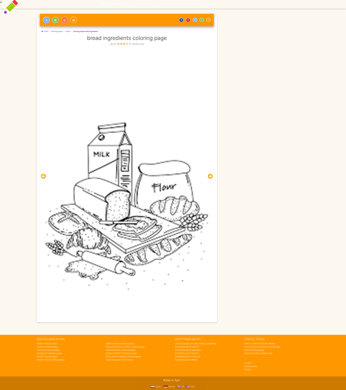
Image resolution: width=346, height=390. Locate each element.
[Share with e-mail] (208, 20)
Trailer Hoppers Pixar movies (119, 359)
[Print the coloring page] (64, 20)
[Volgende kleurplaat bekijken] (209, 176)
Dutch (158, 386)
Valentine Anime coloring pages (121, 350)
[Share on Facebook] (181, 20)
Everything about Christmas (188, 356)
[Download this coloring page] (73, 20)
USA (192, 386)
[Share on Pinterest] (188, 20)
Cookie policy (250, 366)
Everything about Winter (186, 359)
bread (68, 31)
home (45, 31)
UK (182, 386)
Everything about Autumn (186, 353)
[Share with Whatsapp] (201, 20)
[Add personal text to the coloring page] (46, 20)
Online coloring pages (254, 350)
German (171, 386)
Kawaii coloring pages (47, 343)
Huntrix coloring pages (47, 356)
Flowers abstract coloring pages (121, 353)
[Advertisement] (127, 65)
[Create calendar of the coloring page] (55, 20)
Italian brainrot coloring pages (120, 343)
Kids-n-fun (113, 4)
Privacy (247, 369)
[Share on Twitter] (195, 20)
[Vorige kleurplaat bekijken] (44, 176)
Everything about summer (187, 346)
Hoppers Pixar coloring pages (51, 359)
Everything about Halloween (188, 350)
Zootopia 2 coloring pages (49, 353)
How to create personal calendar (259, 343)
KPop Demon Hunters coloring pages (123, 356)
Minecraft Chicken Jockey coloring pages (125, 346)
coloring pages (57, 31)
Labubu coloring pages (47, 346)
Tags (209, 4)
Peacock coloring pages (48, 350)
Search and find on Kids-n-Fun (258, 353)
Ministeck (186, 4)
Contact (248, 363)
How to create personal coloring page (262, 346)
